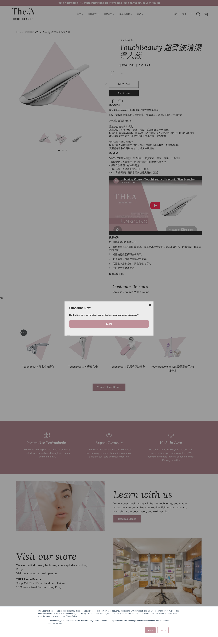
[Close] (149, 305)
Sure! (109, 324)
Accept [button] (150, 630)
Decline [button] (163, 630)
